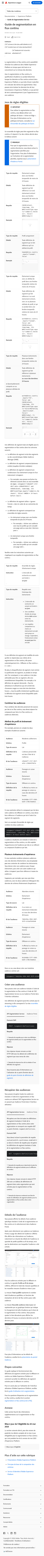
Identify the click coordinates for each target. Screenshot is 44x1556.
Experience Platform (24, 16)
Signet (8, 37)
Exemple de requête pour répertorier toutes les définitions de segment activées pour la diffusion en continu (22, 1167)
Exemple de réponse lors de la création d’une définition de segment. (21, 1063)
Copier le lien (17, 37)
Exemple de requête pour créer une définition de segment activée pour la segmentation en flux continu (21, 1039)
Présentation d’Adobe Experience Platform (22, 1460)
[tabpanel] (22, 1049)
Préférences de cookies (11, 1544)
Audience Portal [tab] (32, 1014)
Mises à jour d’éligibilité (13, 1447)
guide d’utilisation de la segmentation (21, 1391)
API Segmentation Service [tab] (15, 1014)
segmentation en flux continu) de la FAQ (18, 1401)
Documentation (10, 16)
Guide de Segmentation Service (18, 20)
